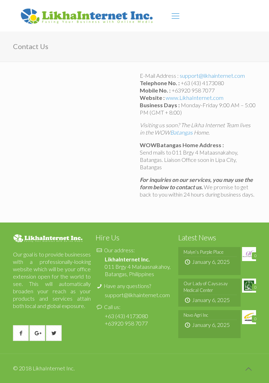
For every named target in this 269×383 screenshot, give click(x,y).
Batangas (181, 132)
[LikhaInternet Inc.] (87, 16)
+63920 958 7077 (193, 90)
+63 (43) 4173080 (126, 316)
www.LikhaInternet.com (194, 97)
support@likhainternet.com (212, 75)
